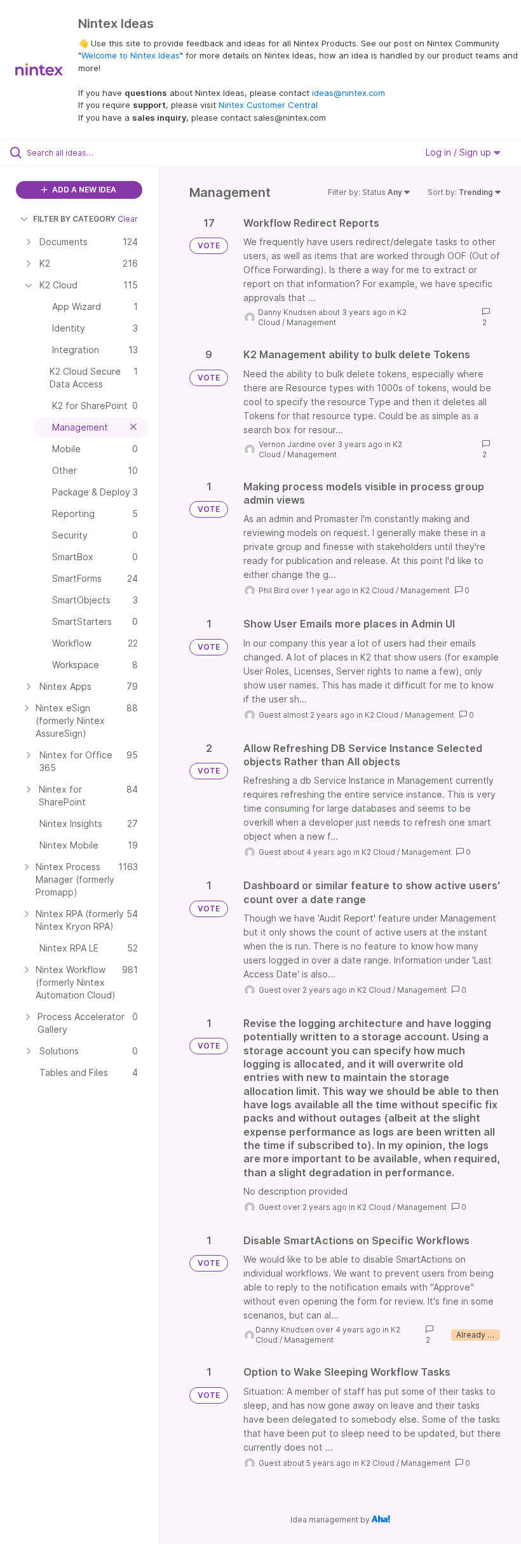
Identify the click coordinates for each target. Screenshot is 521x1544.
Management (311, 322)
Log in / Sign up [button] (460, 152)
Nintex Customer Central (268, 105)
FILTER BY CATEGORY (74, 219)
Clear (128, 219)
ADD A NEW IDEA (83, 189)
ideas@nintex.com (348, 93)
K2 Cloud (377, 590)
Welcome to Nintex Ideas (130, 55)
